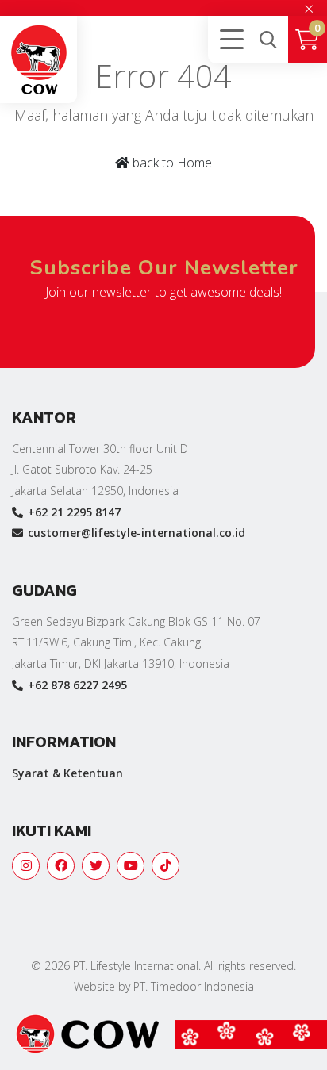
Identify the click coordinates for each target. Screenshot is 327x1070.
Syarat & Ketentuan (67, 772)
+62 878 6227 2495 (77, 684)
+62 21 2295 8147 (74, 512)
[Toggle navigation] (228, 39)
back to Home (170, 162)
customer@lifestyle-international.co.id (136, 532)
